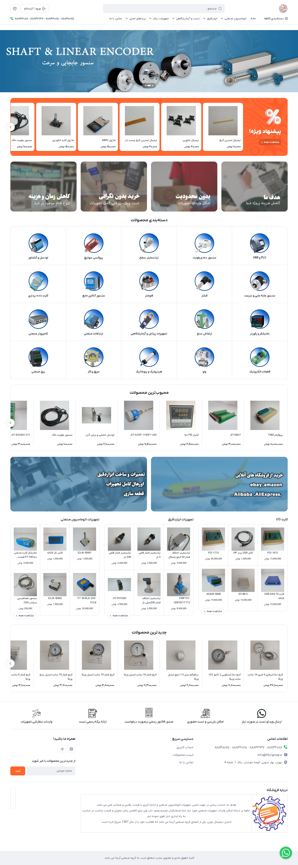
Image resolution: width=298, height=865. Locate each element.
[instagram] (71, 749)
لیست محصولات (183, 755)
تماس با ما (186, 762)
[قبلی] (243, 127)
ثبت (17, 771)
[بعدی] (11, 127)
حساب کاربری (185, 747)
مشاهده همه (271, 142)
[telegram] (62, 749)
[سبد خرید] (14, 8)
